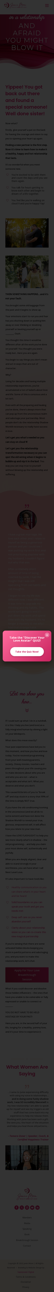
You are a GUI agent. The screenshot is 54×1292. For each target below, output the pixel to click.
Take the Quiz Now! (27, 651)
